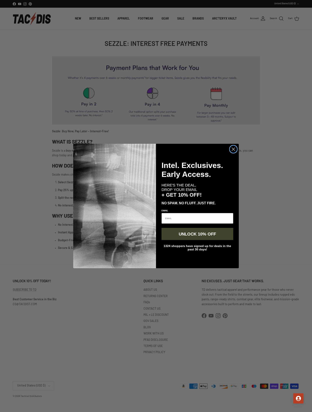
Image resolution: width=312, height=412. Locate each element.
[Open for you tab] (298, 398)
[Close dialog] (233, 149)
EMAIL (165, 210)
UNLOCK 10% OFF (197, 234)
